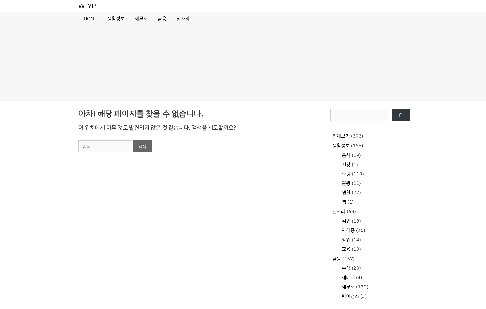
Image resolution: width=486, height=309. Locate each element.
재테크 (348, 277)
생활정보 (116, 18)
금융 (162, 18)
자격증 (348, 230)
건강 (346, 164)
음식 (346, 155)
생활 (346, 192)
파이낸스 (350, 296)
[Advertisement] (243, 63)
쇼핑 (346, 173)
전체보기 (341, 136)
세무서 (141, 18)
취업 (346, 221)
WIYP (87, 6)
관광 (346, 183)
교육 (346, 249)
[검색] (401, 115)
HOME (90, 18)
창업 (346, 239)
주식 (346, 268)
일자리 (182, 18)
